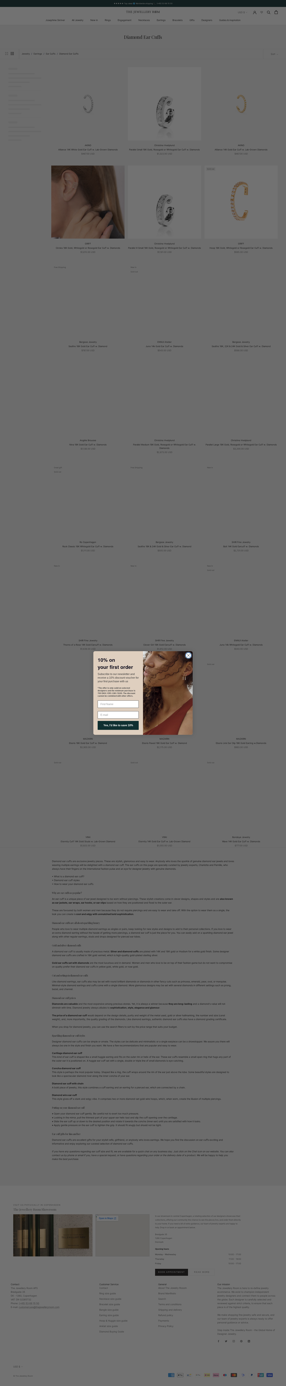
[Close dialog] (188, 655)
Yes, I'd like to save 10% (118, 725)
